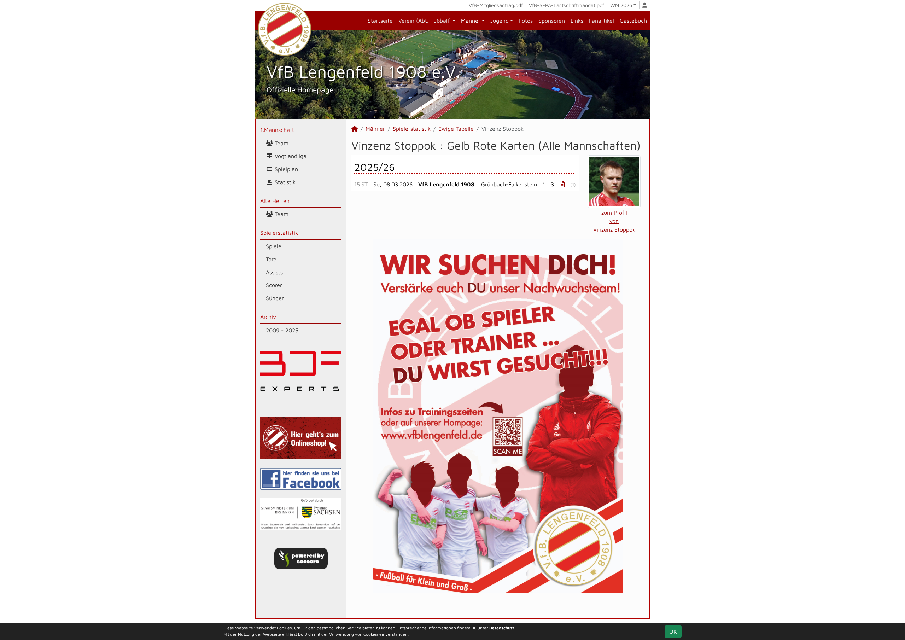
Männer (470, 20)
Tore (271, 259)
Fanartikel (601, 20)
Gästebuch (633, 20)
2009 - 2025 (282, 330)
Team (280, 143)
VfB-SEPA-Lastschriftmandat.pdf (566, 5)
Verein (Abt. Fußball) (424, 20)
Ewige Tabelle (456, 129)
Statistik (284, 182)
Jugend (499, 20)
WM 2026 (621, 5)
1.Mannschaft (277, 130)
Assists (274, 272)
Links (577, 20)
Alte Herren (275, 201)
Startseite (380, 20)
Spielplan (285, 169)
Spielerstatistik (279, 232)
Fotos (526, 20)
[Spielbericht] (562, 184)
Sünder (275, 298)
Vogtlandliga (289, 156)
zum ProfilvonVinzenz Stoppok (614, 221)
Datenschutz (501, 627)
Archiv (268, 317)
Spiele (273, 246)
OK (673, 631)
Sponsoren (551, 20)
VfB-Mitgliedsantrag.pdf (496, 5)
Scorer (274, 285)
